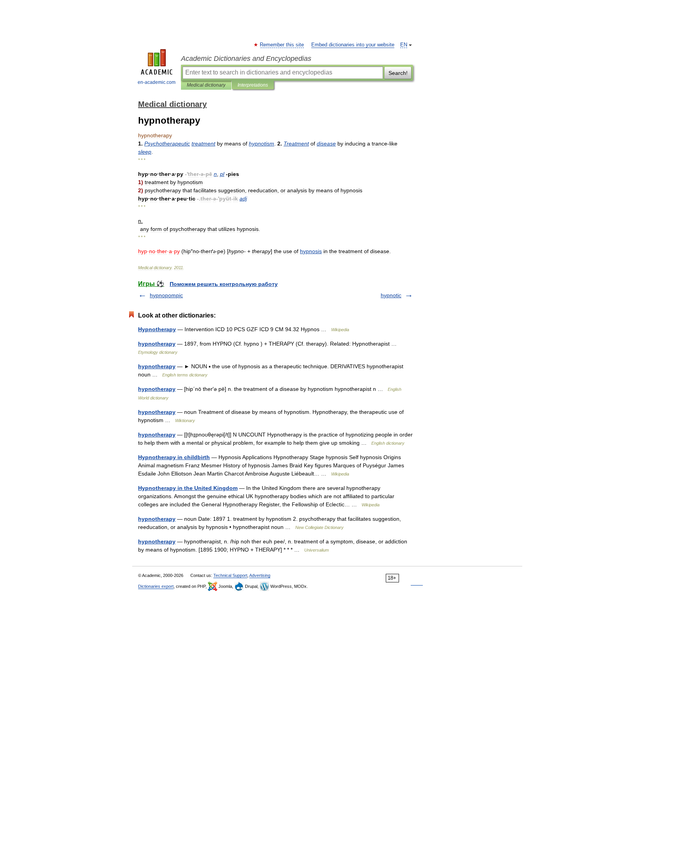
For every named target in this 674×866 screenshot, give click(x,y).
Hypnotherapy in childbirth (174, 457)
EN (403, 45)
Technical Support (230, 575)
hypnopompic (166, 295)
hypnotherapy (157, 344)
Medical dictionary (206, 85)
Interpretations (253, 85)
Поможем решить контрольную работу (224, 284)
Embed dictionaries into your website (352, 45)
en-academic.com (157, 82)
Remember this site (282, 45)
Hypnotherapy (157, 329)
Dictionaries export (156, 586)
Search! (398, 73)
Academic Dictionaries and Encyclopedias (246, 58)
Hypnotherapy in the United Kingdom (188, 488)
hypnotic (391, 295)
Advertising (259, 575)
